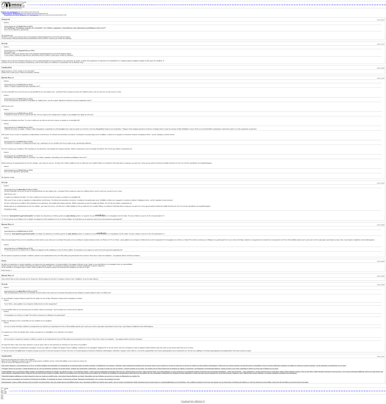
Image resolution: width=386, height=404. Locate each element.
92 (197, 4)
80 (174, 4)
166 (377, 4)
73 (160, 4)
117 (254, 4)
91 (195, 4)
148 (332, 4)
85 (183, 4)
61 (138, 4)
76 (166, 4)
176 (384, 390)
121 (264, 4)
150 (337, 4)
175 (382, 390)
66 (147, 4)
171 (372, 390)
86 (185, 4)
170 (369, 390)
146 (327, 4)
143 (320, 4)
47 (111, 4)
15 (50, 4)
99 (210, 4)
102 (218, 4)
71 (157, 4)
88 (189, 4)
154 (347, 4)
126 (277, 4)
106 (228, 4)
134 (297, 4)
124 (272, 4)
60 (136, 4)
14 (48, 4)
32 (82, 4)
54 (124, 4)
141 (315, 4)
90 (193, 4)
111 (240, 4)
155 (350, 4)
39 (95, 4)
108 (233, 4)
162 (367, 4)
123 (269, 4)
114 (247, 4)
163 (370, 4)
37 (92, 4)
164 (372, 4)
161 (365, 4)
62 (139, 4)
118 (257, 4)
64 (143, 4)
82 (178, 4)
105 (225, 4)
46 (109, 4)
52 (120, 4)
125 (274, 4)
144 (322, 4)
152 (342, 4)
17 (53, 4)
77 (168, 4)
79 (172, 4)
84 (181, 4)
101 (215, 4)
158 (357, 4)
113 (245, 4)
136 (302, 4)
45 (107, 4)
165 (375, 4)
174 (379, 390)
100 (213, 4)
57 (130, 4)
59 (134, 4)
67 (149, 4)
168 (382, 4)
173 (377, 390)
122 (267, 4)
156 (352, 4)
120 (262, 4)
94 (201, 4)
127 (279, 4)
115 (250, 4)
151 (340, 4)
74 (162, 4)
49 (115, 4)
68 (151, 4)
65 (145, 4)
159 (360, 4)
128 (282, 4)
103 (220, 4)
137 (304, 4)
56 (128, 4)
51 (118, 4)
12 (44, 4)
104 (223, 4)
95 (202, 4)
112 (242, 4)
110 (238, 4)
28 (74, 4)
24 (67, 4)
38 (94, 4)
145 (325, 4)
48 (113, 4)
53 (122, 4)
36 (90, 4)
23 (65, 4)
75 (164, 4)
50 (117, 4)
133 (294, 4)
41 (99, 4)
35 (88, 4)
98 (208, 4)
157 (355, 4)
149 (335, 4)
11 (42, 4)
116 (252, 4)
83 (180, 4)
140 (312, 4)
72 (159, 4)
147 (330, 4)
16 (52, 4)
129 (284, 4)
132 (292, 4)
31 (80, 4)
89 (191, 4)
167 (380, 4)
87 (187, 4)
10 (40, 4)
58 (132, 4)
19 (57, 4)
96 (204, 4)
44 (105, 4)
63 (141, 4)
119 (259, 4)
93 (199, 4)
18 (55, 4)
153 (345, 4)
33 (84, 4)
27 (73, 4)
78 (170, 4)
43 (103, 4)
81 (176, 4)
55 (126, 4)
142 (317, 4)
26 (71, 4)
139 (310, 4)
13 (46, 4)
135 (299, 4)
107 (230, 4)
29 (76, 4)
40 (97, 4)
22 (63, 4)
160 (362, 4)
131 (289, 4)
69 (153, 4)
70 (155, 4)
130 (287, 4)
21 (61, 4)
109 (235, 4)
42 (101, 4)
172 (374, 390)
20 (59, 4)
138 (307, 4)
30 (78, 4)
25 (69, 4)
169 (385, 4)
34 (86, 4)
